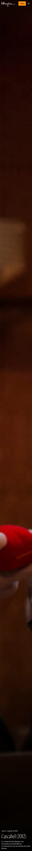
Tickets (22, 3)
